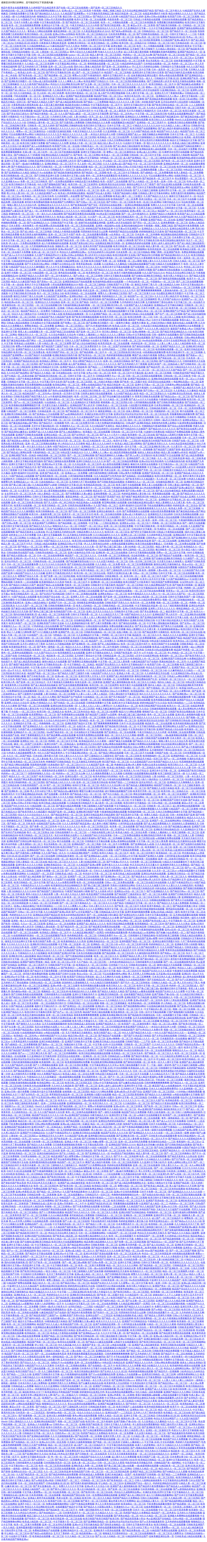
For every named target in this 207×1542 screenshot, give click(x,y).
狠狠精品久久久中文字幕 (49, 16)
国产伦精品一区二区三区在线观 (69, 703)
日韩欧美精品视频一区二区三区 (71, 99)
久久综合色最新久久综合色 (62, 334)
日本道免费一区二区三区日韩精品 (133, 252)
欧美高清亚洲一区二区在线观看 (163, 249)
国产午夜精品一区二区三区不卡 (162, 688)
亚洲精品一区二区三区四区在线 (27, 720)
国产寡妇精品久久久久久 (47, 13)
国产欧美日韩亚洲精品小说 (80, 408)
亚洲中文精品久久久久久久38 (90, 461)
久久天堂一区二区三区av (181, 58)
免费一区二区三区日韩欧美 (34, 181)
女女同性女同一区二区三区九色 (20, 493)
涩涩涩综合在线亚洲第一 (111, 205)
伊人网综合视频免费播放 (49, 69)
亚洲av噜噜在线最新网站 (115, 744)
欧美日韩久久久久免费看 (161, 119)
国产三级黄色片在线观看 (30, 694)
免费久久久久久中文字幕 (163, 205)
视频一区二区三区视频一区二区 (172, 602)
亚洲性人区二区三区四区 (133, 535)
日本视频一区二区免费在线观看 (179, 544)
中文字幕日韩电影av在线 (149, 726)
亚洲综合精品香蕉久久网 (182, 228)
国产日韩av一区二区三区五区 (90, 202)
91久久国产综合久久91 (153, 273)
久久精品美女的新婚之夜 (123, 208)
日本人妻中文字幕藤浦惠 (49, 535)
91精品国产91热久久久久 (103, 673)
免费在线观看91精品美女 (121, 626)
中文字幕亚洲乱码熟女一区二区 (70, 63)
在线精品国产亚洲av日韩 (48, 823)
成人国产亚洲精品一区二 (30, 137)
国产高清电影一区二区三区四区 (20, 317)
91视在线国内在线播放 (97, 626)
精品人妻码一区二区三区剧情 (104, 667)
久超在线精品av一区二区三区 (53, 482)
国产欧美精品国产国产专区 (84, 205)
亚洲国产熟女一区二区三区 (185, 667)
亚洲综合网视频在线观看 (137, 205)
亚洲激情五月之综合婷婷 (160, 514)
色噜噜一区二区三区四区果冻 (166, 523)
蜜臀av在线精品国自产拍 (112, 78)
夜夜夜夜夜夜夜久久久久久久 (153, 508)
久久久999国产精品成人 (62, 809)
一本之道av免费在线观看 (34, 390)
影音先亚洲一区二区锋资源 (88, 682)
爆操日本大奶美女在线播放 (143, 464)
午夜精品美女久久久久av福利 (53, 558)
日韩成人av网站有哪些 (178, 676)
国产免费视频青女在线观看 (87, 49)
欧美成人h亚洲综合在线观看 (166, 647)
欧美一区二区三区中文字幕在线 (123, 172)
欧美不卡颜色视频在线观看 (127, 273)
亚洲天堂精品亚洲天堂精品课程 (99, 814)
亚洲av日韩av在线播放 (155, 16)
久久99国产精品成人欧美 (143, 131)
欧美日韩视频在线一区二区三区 (17, 175)
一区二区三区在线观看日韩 (48, 305)
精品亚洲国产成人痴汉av (13, 90)
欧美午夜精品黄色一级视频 (48, 261)
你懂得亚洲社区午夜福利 (136, 387)
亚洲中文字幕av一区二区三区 (149, 384)
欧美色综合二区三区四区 (185, 641)
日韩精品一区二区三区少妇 (160, 43)
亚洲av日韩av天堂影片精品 (129, 167)
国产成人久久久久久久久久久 (56, 658)
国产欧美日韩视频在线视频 (85, 317)
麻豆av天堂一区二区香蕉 (143, 25)
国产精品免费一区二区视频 (137, 558)
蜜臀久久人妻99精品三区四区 (112, 293)
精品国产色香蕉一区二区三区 (188, 650)
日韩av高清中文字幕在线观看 (39, 290)
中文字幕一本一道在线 (12, 284)
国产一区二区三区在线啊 (164, 541)
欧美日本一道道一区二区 (88, 370)
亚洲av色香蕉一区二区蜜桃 (130, 99)
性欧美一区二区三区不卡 (77, 582)
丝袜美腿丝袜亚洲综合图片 (144, 75)
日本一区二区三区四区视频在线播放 (127, 81)
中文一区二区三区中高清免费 (147, 164)
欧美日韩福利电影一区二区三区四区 (27, 782)
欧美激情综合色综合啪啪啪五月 (83, 78)
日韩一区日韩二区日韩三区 (142, 561)
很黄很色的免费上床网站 (164, 423)
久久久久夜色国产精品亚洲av (34, 84)
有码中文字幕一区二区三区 (66, 199)
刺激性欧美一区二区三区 (21, 214)
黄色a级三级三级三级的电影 (132, 714)
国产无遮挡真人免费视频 (71, 122)
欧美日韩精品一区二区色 (54, 505)
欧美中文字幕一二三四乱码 (127, 440)
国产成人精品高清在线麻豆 (27, 661)
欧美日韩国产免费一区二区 (102, 261)
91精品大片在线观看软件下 (169, 264)
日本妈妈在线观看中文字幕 (120, 311)
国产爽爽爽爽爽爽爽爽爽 (149, 290)
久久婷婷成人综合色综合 (33, 417)
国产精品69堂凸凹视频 (148, 255)
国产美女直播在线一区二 (152, 611)
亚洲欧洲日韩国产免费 (87, 812)
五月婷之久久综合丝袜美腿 (189, 87)
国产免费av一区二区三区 (72, 323)
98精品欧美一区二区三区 (127, 308)
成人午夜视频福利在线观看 (54, 243)
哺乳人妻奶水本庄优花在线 (42, 149)
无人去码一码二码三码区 (89, 164)
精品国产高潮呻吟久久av (61, 37)
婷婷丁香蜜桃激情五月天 (33, 735)
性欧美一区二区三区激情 (77, 585)
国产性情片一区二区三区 (37, 178)
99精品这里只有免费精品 (87, 181)
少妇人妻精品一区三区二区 (50, 493)
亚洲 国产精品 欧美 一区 (67, 240)
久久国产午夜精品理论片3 (47, 255)
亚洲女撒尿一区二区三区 (123, 46)
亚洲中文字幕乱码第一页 (93, 152)
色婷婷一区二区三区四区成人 (24, 40)
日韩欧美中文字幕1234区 (126, 611)
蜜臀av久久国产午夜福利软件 (87, 75)
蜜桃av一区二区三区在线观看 (160, 87)
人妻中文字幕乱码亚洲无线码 (86, 299)
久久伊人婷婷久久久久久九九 (46, 87)
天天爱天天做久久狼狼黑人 (149, 208)
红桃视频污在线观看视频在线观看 (140, 773)
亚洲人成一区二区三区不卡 (44, 252)
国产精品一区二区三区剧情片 (25, 747)
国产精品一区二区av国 (132, 738)
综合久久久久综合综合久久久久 (34, 814)
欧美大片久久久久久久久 (89, 267)
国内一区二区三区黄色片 (140, 420)
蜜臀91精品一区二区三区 (13, 208)
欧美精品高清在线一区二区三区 (99, 485)
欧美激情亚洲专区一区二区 (22, 647)
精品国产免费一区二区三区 (120, 37)
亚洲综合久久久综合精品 (47, 302)
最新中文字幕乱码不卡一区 (116, 75)
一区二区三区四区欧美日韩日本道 (125, 352)
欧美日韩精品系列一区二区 (129, 217)
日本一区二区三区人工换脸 (167, 317)
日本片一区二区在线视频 (57, 638)
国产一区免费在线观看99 (61, 181)
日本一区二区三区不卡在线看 (181, 199)
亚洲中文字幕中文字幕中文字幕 (25, 464)
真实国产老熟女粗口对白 (81, 243)
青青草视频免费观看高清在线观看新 (132, 337)
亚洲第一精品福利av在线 (108, 225)
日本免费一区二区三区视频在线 (114, 555)
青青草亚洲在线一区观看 (88, 264)
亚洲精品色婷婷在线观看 (137, 243)
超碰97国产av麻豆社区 (55, 258)
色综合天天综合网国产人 (158, 667)
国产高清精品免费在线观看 (158, 99)
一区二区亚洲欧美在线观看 (191, 614)
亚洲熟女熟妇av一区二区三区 (112, 594)
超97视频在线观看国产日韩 (118, 791)
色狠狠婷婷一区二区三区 (166, 411)
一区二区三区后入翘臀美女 (135, 750)
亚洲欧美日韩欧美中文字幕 (75, 87)
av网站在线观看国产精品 (169, 638)
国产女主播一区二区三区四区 (95, 84)
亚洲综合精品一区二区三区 (57, 435)
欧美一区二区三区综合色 (156, 414)
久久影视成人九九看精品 (114, 264)
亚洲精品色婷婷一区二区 (175, 164)
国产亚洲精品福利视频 (151, 617)
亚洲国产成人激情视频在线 (116, 682)
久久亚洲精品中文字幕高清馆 (90, 90)
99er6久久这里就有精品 (186, 119)
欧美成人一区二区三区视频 (114, 155)
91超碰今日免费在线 (154, 432)
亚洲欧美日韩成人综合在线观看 (138, 314)
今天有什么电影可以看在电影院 (31, 800)
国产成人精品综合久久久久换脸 (116, 278)
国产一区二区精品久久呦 (148, 767)
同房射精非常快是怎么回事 (94, 231)
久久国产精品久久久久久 (13, 31)
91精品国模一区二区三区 (44, 273)
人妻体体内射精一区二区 (174, 290)
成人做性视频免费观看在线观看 (27, 420)
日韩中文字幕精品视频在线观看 (48, 496)
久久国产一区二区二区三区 (101, 217)
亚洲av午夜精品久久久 (41, 703)
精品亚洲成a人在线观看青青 (107, 608)
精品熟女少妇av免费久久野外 (137, 747)
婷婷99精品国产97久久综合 (153, 703)
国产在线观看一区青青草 (56, 794)
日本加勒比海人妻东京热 (26, 708)
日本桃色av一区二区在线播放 (37, 199)
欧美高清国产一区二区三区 (109, 770)
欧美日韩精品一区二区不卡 (162, 84)
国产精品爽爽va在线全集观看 (61, 735)
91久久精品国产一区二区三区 (70, 228)
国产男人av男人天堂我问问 (138, 455)
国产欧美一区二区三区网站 (86, 155)
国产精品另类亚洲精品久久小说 (176, 331)
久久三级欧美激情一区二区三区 (28, 638)
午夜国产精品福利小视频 (124, 193)
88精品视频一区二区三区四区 (51, 455)
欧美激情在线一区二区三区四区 (18, 305)
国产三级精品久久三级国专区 (99, 756)
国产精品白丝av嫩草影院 (66, 791)
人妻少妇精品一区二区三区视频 (59, 694)
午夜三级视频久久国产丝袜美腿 (97, 806)
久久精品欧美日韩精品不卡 (80, 803)
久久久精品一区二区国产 (131, 329)
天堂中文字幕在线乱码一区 (44, 426)
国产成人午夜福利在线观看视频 (114, 779)
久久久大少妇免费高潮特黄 (109, 558)
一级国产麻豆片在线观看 (119, 741)
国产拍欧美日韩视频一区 (169, 25)
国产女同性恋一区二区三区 (85, 435)
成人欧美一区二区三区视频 (158, 373)
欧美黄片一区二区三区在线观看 (48, 650)
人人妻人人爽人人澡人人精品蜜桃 (174, 343)
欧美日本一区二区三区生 (117, 532)
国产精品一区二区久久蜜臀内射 (175, 691)
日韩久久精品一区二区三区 (186, 261)
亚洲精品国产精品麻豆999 (166, 116)
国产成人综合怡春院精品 (84, 343)
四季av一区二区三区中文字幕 (171, 552)
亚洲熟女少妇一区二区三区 (22, 308)
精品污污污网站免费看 (130, 711)
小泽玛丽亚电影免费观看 (80, 476)
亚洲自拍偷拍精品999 (132, 225)
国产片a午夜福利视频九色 (98, 326)
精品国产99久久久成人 (168, 131)
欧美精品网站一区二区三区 (66, 384)
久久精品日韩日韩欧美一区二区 (94, 390)
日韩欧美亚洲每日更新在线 (41, 161)
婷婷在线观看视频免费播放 (48, 641)
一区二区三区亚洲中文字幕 (50, 270)
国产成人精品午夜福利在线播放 (174, 128)
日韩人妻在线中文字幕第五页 (123, 694)
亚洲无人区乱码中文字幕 (170, 588)
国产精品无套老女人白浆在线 (30, 532)
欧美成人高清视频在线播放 (72, 193)
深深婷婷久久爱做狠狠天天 (185, 823)
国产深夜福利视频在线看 (90, 358)
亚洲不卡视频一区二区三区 (17, 273)
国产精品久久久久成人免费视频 (96, 196)
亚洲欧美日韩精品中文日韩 (45, 367)
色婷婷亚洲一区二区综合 (143, 343)
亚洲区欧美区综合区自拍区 (112, 184)
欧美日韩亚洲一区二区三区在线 (160, 167)
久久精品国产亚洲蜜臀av (73, 13)
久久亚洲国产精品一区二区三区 (105, 314)
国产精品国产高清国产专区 (107, 496)
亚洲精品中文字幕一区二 (25, 723)
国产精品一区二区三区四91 (82, 747)
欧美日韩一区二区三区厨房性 (83, 184)
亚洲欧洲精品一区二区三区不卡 (60, 164)
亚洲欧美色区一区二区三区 (125, 670)
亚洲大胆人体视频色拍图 (187, 714)
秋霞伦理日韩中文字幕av (106, 788)
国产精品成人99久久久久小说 (60, 782)
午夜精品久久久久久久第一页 (83, 546)
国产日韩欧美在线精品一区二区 (152, 34)
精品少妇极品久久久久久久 (57, 499)
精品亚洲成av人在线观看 (88, 502)
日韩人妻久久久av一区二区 (85, 658)
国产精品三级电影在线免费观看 (59, 461)
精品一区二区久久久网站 (43, 697)
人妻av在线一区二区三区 (168, 570)
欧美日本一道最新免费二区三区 (45, 514)
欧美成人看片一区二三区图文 (127, 196)
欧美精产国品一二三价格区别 (123, 782)
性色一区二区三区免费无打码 (87, 40)
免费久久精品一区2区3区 (156, 814)
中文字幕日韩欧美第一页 (147, 526)
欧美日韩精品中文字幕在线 (22, 184)
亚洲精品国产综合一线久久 (139, 78)
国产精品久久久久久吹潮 (105, 16)
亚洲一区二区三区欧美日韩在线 (116, 190)
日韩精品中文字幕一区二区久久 (23, 382)
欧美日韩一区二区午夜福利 (105, 647)
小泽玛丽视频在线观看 (144, 402)
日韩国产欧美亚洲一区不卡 (127, 652)
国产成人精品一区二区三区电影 (36, 231)
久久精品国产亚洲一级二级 (99, 764)
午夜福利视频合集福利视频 (76, 305)
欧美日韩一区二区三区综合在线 (90, 573)
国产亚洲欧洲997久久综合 (184, 538)
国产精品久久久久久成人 (145, 741)
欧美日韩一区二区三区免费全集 (29, 352)
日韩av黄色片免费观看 (130, 473)
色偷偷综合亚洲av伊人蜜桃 (127, 764)
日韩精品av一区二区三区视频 (185, 287)
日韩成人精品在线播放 (77, 308)
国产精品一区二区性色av (122, 113)
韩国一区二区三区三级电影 (91, 284)
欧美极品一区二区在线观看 (96, 432)
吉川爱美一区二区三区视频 (91, 717)
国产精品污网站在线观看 (111, 753)
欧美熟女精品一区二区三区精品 (66, 178)
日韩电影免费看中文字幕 (21, 13)
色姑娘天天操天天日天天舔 (14, 611)
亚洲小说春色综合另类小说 (81, 552)
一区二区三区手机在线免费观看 (149, 591)
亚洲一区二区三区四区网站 (116, 797)
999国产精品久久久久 (172, 267)
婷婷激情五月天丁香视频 (19, 820)
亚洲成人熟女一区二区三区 (148, 311)
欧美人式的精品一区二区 (88, 605)
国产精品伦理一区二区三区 (159, 367)
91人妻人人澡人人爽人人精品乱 (92, 694)
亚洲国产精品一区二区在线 (161, 220)
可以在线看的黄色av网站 (21, 134)
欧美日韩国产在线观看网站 (143, 128)
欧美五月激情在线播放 (184, 81)
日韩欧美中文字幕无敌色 (103, 585)
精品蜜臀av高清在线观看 (51, 225)
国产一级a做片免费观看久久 (30, 164)
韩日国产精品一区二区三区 (115, 761)
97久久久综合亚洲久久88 (98, 670)
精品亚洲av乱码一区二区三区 (19, 302)
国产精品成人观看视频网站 (139, 785)
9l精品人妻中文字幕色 (29, 429)
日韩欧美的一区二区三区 (145, 499)
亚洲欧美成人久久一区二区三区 (101, 220)
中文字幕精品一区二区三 (30, 258)
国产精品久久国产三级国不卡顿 (74, 673)
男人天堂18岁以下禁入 (60, 759)
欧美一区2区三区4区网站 (185, 99)
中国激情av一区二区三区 (162, 281)
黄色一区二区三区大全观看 (160, 714)
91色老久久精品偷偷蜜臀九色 (21, 753)
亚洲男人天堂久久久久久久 (161, 608)
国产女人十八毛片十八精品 (113, 435)
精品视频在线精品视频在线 (174, 234)
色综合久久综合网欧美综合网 (65, 84)
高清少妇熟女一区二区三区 (152, 199)
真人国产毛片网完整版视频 (111, 93)
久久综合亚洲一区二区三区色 (86, 464)
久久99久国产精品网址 (18, 373)
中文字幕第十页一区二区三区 (144, 800)
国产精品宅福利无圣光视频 (178, 72)
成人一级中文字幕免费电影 (115, 49)
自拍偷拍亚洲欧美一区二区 (169, 482)
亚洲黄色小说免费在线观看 (22, 78)
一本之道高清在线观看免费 (75, 667)
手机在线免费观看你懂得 (43, 440)
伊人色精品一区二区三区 (179, 652)
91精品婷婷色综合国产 (131, 63)
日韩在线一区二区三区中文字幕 (145, 155)
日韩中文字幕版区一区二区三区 (129, 688)
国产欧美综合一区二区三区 (91, 355)
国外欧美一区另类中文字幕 (66, 393)
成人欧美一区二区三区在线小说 (29, 797)
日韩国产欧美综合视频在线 (181, 711)
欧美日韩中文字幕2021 (95, 125)
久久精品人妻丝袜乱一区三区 (170, 49)
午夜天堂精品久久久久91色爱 (84, 25)
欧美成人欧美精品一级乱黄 (121, 767)
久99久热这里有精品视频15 (182, 443)
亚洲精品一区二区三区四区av (70, 326)
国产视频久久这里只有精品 (160, 788)
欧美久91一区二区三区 (178, 706)
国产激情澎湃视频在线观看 (172, 278)
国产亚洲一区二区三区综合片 (31, 682)
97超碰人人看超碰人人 (88, 334)
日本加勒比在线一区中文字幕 (70, 373)
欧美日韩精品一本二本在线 (173, 526)
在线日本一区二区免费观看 (90, 726)
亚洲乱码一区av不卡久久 (25, 558)
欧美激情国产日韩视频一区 (98, 688)
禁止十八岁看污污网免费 (121, 240)
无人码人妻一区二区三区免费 (171, 479)
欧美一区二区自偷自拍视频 (107, 514)
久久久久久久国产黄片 (55, 137)
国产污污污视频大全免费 (44, 632)
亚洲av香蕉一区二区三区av (143, 211)
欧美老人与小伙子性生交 (136, 770)
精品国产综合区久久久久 (99, 567)
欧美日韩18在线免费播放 (84, 541)
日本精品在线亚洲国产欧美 (31, 399)
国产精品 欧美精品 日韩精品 (60, 599)
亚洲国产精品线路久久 (139, 379)
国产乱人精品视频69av (70, 432)
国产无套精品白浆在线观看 (45, 337)
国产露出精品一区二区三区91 (155, 287)
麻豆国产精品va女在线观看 (50, 585)
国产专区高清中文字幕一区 (129, 814)
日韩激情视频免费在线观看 (163, 708)
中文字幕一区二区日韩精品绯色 (88, 759)
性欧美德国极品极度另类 (28, 278)
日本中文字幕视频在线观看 (134, 119)
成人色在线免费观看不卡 (152, 488)
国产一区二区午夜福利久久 (134, 214)
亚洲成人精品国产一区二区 (52, 738)
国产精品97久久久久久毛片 (122, 290)
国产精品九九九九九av (40, 526)
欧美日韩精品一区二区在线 (38, 34)
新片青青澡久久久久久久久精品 (90, 140)
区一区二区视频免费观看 (144, 169)
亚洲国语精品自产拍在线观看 (77, 281)
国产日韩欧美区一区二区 (49, 167)
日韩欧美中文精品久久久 (175, 470)
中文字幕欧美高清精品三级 (100, 13)
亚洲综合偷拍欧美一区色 (108, 511)
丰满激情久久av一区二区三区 (74, 426)
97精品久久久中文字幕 (115, 379)
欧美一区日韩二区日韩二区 (87, 396)
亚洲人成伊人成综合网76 (163, 243)
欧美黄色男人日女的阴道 (115, 40)
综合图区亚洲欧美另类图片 (169, 293)
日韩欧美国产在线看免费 (58, 449)
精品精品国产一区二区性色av (86, 187)
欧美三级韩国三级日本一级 (171, 773)
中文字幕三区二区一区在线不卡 (189, 302)
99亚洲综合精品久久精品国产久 (56, 155)
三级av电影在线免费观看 (23, 69)
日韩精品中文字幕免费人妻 (29, 479)
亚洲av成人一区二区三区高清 (76, 10)
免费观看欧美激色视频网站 (162, 52)
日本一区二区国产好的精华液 (116, 346)
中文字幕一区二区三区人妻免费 (114, 661)
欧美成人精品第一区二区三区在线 (150, 597)
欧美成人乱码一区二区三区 (31, 72)
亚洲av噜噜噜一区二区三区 (145, 331)
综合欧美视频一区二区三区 (144, 555)
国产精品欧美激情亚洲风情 (67, 172)
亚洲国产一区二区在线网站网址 (165, 820)
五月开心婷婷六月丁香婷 (32, 644)
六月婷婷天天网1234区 (61, 116)
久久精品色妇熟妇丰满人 (49, 750)
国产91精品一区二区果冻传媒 (19, 376)
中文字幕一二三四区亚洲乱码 (104, 523)
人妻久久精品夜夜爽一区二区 (131, 108)
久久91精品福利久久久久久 (106, 535)
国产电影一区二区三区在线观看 (33, 706)
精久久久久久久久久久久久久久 (155, 694)
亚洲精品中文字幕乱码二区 (172, 499)
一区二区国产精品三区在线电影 (59, 331)
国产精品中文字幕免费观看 (107, 820)
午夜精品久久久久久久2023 (61, 128)
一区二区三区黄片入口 (47, 567)
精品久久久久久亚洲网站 (175, 635)
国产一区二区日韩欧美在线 (33, 620)
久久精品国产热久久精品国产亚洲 (54, 317)
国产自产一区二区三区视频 (168, 314)
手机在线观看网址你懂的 (159, 505)
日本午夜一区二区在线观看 (189, 205)
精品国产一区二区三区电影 (117, 72)
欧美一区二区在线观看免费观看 (92, 234)
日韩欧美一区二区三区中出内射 (105, 249)
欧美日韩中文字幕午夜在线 (14, 526)
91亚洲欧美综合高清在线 (180, 393)
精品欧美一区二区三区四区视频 (85, 679)
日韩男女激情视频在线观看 (143, 358)
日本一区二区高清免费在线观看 (102, 329)
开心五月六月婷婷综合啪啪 (146, 66)
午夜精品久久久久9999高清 (43, 249)
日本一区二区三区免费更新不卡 (85, 346)
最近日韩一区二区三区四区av (77, 16)
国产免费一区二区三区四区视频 (60, 576)
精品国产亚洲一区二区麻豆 (61, 812)
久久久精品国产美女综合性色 (95, 208)
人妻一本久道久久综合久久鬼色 (36, 446)
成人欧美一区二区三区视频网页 (141, 299)
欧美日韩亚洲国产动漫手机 (48, 458)
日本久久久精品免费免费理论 (146, 599)
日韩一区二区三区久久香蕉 (94, 240)
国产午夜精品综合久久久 (23, 167)
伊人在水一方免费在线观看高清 (24, 243)
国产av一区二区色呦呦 (175, 759)
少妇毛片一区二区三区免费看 (104, 302)
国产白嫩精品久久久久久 (89, 161)
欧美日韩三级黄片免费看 (32, 143)
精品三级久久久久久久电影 (60, 797)
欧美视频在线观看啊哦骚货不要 (25, 405)
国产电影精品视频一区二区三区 (180, 231)
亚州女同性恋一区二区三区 (18, 561)
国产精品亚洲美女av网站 (177, 187)
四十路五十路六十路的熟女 (144, 779)
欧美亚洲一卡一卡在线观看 (125, 579)
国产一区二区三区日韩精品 (117, 599)
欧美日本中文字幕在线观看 (116, 267)
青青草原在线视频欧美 (24, 237)
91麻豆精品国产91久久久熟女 (65, 46)
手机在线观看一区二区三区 (28, 96)
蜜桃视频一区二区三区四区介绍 (116, 402)
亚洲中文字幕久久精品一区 (87, 349)
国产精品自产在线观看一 (171, 555)
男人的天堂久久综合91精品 (98, 255)
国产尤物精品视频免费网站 (17, 496)
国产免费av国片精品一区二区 (56, 187)
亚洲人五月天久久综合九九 (99, 611)
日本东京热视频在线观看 (186, 514)
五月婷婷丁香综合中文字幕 (88, 655)
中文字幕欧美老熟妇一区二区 (30, 599)
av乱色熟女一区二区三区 (121, 234)
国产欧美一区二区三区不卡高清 (177, 161)
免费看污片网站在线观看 (130, 237)
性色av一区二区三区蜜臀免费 (30, 449)
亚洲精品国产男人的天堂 (82, 405)
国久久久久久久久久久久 (159, 143)
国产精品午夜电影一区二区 (43, 113)
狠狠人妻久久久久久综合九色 (22, 205)
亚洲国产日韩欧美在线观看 (29, 435)
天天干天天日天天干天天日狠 (58, 158)
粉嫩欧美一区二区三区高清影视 (115, 499)
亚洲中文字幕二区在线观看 (69, 488)
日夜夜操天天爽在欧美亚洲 (53, 43)
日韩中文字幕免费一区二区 (84, 614)
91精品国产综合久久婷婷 (131, 16)
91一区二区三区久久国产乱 (171, 594)
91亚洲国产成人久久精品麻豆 (138, 305)
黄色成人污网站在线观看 (39, 31)
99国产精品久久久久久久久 (57, 541)
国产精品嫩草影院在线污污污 (80, 561)
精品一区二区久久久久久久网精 (120, 735)
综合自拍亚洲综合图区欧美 (174, 744)
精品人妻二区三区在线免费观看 (129, 538)
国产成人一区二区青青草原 (38, 211)
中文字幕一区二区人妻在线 (34, 759)
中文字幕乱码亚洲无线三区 (53, 708)
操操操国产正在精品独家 (132, 667)
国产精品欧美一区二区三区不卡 (158, 178)
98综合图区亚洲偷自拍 (92, 211)
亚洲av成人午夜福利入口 (134, 514)
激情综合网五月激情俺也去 (167, 564)
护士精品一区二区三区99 (115, 161)
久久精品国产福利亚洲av (84, 549)
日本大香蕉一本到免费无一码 (23, 225)
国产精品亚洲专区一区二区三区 (55, 299)
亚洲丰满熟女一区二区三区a (60, 399)
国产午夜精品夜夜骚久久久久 (61, 417)
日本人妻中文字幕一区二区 (140, 93)
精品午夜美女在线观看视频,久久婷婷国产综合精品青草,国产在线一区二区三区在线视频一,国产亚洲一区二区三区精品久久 (61, 7)
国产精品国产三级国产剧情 (166, 449)
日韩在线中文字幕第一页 (144, 529)
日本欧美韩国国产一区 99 (91, 508)
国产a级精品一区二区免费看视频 (156, 172)
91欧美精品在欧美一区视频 (51, 308)
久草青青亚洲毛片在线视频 (140, 417)
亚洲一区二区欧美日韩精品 (116, 361)
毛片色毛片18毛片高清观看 (61, 767)
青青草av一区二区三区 (177, 591)
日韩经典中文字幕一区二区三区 (180, 208)
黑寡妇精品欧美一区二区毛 (172, 661)
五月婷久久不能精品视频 (58, 644)
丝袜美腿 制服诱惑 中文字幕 (188, 60)
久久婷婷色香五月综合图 (159, 535)
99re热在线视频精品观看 (26, 549)
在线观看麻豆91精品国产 (123, 122)
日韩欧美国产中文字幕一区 (63, 222)
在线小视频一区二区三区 (128, 632)
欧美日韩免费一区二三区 (140, 317)
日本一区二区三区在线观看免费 (22, 564)
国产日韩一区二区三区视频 (81, 511)
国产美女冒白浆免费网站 (147, 626)
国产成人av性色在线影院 (103, 650)
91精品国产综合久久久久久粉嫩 (58, 278)
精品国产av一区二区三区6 (170, 211)
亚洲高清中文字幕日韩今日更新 (148, 72)
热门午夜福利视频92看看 (13, 676)
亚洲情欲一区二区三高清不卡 (152, 122)
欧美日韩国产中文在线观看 (166, 455)
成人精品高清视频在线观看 (123, 452)
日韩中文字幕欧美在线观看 (117, 275)
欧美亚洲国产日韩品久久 (96, 81)
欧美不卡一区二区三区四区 (17, 337)
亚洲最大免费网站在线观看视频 (144, 744)
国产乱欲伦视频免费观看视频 (74, 685)
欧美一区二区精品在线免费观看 (27, 320)
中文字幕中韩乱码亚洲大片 (169, 620)
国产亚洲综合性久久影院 (113, 417)
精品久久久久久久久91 (77, 58)
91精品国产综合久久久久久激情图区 (27, 267)
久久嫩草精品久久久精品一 (181, 670)
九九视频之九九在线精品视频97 (24, 358)
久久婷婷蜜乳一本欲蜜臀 (67, 196)
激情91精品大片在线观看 (54, 661)
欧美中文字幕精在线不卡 (134, 664)
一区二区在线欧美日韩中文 (50, 340)
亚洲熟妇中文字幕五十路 (104, 520)
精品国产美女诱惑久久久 (108, 664)
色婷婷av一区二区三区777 (14, 773)
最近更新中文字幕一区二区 (179, 611)
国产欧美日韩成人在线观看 (54, 429)
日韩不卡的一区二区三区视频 (189, 108)
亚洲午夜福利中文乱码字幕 (25, 473)
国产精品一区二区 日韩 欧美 (21, 823)
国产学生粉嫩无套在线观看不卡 (118, 396)
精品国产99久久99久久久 (16, 806)
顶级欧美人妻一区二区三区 (68, 246)
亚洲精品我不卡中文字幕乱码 (187, 535)
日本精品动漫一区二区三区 (188, 43)
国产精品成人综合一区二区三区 (86, 794)
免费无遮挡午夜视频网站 (183, 193)
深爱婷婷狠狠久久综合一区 (41, 773)
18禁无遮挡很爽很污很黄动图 (103, 473)
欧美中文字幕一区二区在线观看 (90, 19)
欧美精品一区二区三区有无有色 (38, 196)
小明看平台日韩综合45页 (62, 264)
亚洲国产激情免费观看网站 (190, 220)
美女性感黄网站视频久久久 (47, 10)
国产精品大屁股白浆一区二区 (21, 555)
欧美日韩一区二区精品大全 (132, 43)
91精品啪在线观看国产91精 (141, 264)
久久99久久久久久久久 (105, 364)
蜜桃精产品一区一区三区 (154, 711)
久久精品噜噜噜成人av (38, 46)
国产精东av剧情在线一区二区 (126, 31)
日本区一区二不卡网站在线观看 (53, 691)
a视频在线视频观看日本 (36, 588)
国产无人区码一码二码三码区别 (59, 502)
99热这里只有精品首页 (22, 458)
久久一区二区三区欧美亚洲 (170, 458)
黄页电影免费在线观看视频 (58, 517)
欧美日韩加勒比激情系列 (172, 240)
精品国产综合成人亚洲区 (99, 193)
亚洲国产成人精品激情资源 (68, 290)
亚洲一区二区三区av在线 (60, 66)
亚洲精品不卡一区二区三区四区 (29, 732)
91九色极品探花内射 (26, 16)
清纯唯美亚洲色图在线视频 (90, 602)
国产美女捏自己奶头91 (18, 113)
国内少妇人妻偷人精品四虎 (87, 66)
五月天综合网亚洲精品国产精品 (138, 10)
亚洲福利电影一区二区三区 (184, 756)
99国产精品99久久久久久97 (66, 446)
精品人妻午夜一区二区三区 (159, 246)
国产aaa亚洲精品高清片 (72, 414)
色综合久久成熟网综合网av (73, 252)
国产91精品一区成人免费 (111, 638)
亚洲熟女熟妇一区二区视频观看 (85, 296)
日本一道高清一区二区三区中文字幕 (170, 69)
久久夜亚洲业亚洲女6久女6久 (96, 31)
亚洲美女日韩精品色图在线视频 (96, 60)
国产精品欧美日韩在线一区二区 (51, 376)
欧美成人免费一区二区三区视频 (185, 508)
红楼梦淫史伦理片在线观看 (175, 152)
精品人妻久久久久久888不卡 (100, 443)
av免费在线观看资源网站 (122, 544)
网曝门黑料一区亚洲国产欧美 (166, 252)
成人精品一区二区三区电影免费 (54, 614)
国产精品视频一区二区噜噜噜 (73, 523)
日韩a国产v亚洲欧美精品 (138, 423)
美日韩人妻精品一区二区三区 (116, 331)
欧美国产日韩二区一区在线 (65, 146)
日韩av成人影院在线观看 (44, 81)
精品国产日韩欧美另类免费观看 (17, 111)
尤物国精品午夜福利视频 (154, 426)
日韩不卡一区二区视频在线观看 (81, 594)
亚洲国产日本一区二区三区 (135, 370)
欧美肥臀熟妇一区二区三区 (42, 714)
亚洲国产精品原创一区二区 (73, 337)
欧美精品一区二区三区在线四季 (113, 137)
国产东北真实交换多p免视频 (53, 364)
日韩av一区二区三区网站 (145, 573)
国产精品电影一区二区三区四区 (144, 161)
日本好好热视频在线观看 (174, 19)
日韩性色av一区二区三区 (158, 538)
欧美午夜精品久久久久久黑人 (142, 594)
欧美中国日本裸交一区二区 (62, 726)
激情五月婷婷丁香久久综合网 (28, 296)
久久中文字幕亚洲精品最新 (162, 28)
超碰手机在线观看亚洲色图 (92, 222)
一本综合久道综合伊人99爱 (101, 134)
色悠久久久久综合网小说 (112, 785)
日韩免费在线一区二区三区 (38, 579)
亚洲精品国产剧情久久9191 (76, 108)
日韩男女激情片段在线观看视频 (97, 393)
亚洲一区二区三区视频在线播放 (41, 443)
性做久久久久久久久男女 (110, 52)
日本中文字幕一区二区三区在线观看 (176, 573)
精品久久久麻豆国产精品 (23, 281)
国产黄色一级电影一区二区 (50, 647)
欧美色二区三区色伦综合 (77, 711)
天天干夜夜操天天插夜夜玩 (60, 682)
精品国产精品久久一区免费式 (35, 311)
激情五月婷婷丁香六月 (145, 284)
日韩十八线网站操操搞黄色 (26, 408)
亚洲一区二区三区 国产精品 (74, 302)
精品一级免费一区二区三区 (87, 700)
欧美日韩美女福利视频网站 (33, 234)
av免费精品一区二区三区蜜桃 (52, 78)
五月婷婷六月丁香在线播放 (82, 482)
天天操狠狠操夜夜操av (168, 629)
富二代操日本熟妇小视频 (159, 323)
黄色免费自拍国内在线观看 (48, 28)
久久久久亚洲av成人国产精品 (117, 164)
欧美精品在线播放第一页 (75, 314)
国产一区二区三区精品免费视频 (122, 461)
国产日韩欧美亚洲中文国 (46, 175)
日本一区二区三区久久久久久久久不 (129, 84)
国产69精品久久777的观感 (27, 155)
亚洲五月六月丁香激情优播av (169, 93)
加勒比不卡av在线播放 (41, 172)
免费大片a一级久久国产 (94, 178)
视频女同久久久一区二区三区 (33, 334)
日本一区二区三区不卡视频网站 (170, 417)
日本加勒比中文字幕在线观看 (44, 323)
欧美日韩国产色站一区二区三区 (62, 352)
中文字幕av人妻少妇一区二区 (25, 187)
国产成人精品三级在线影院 (126, 146)
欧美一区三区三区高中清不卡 (78, 111)
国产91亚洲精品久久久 (38, 222)
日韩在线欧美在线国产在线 (20, 552)
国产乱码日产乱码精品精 (52, 594)
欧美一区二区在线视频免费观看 (24, 25)
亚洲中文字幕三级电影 (15, 161)
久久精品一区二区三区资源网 (39, 63)
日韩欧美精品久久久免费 (97, 122)
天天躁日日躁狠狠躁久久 (143, 137)
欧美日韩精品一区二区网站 (104, 43)
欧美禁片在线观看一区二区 (27, 505)
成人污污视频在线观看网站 (40, 240)
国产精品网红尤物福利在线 (69, 125)
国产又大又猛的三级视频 (145, 190)
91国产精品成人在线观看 (21, 476)
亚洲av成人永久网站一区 (149, 152)
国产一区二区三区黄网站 (58, 785)
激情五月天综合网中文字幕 (57, 320)
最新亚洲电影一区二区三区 (66, 31)
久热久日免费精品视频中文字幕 (123, 140)
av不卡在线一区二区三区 (154, 652)
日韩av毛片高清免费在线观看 (58, 19)
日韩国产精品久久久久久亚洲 (78, 458)
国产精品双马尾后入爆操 (119, 817)
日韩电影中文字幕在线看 (173, 66)
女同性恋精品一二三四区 (114, 349)
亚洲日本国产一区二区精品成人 (163, 364)
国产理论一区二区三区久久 (146, 222)
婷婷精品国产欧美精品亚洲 (99, 228)
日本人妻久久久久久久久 (172, 717)
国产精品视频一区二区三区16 (114, 658)
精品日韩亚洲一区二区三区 (128, 13)
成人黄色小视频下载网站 (104, 823)
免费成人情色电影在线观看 (171, 355)
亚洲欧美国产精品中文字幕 (79, 723)
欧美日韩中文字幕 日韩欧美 (20, 641)
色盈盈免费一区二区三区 (119, 19)
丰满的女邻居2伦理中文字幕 (98, 414)
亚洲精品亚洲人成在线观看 (153, 149)
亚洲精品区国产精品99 (12, 579)
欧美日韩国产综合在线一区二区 (53, 597)
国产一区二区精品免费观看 (33, 700)
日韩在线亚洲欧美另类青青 (189, 685)
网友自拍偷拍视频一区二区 (125, 287)
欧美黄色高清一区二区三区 (99, 273)
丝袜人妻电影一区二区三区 (139, 411)
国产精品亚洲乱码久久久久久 (175, 255)
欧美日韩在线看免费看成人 (149, 544)
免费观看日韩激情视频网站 (170, 22)
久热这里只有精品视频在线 (154, 326)
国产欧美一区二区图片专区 (133, 382)
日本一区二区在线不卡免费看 (182, 149)
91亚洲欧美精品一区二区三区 (174, 90)
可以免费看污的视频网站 (23, 108)
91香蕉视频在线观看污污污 (60, 140)
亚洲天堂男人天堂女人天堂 (91, 676)
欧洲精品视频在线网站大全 (169, 137)
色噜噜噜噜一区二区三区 (51, 723)
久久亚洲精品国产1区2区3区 (23, 58)
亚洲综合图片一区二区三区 (78, 776)
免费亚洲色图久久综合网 (71, 287)
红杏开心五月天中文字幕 (152, 579)
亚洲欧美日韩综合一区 (79, 43)
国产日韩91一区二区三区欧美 (121, 202)
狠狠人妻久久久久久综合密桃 (41, 688)
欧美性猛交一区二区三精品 (113, 729)
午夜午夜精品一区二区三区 (51, 58)
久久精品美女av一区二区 (125, 706)
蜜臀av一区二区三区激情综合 (30, 131)
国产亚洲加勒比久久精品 (16, 172)
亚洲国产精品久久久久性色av (30, 349)
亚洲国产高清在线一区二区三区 (157, 473)
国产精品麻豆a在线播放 (189, 84)
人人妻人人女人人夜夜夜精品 (30, 190)
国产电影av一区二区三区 (30, 546)
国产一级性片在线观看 (193, 523)
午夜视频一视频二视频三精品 (106, 10)
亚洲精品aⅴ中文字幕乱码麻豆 (168, 305)
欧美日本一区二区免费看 (142, 602)
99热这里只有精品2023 (71, 452)
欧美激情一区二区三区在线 (141, 435)
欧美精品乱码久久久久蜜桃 (119, 90)
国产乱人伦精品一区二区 (140, 181)
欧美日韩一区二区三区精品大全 (91, 34)
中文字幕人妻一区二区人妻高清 (110, 111)
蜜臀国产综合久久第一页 (30, 576)
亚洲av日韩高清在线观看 (135, 608)
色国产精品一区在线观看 (28, 679)
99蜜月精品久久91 (171, 202)
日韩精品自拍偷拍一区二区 (25, 52)
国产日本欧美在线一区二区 (40, 676)
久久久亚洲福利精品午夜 (39, 90)
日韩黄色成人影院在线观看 (53, 788)
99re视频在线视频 (81, 517)
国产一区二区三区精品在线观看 (28, 529)
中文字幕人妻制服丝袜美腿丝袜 (163, 623)
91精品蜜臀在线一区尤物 (75, 261)
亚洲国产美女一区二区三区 (29, 499)
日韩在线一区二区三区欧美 (177, 376)
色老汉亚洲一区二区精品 (95, 290)
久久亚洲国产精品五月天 (24, 467)
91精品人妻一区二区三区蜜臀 (21, 270)
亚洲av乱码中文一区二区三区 (90, 169)
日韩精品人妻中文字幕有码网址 (154, 193)
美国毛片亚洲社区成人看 (119, 573)
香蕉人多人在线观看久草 (30, 331)
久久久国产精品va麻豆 (69, 113)
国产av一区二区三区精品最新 (29, 402)
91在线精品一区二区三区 (57, 402)
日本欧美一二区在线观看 (25, 582)
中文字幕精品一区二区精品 (81, 664)
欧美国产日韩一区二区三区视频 (184, 16)
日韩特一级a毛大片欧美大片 (167, 420)
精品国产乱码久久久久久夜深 (90, 588)
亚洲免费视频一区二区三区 (174, 222)
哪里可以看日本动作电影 (91, 791)
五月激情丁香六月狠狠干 (142, 49)
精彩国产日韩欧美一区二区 (130, 520)
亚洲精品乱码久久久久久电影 (117, 187)
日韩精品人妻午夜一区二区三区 (42, 122)
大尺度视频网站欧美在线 (41, 246)
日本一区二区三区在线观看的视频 (186, 576)
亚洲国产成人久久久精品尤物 (43, 432)
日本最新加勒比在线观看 (108, 467)
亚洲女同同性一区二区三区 (141, 349)
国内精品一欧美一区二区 (91, 720)
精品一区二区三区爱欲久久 (152, 393)
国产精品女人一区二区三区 (20, 591)
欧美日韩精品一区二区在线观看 (81, 293)
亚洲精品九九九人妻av (54, 96)
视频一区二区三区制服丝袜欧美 (178, 599)
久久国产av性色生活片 (96, 149)
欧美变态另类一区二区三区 (113, 317)
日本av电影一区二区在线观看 (166, 803)
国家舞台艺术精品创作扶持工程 (79, 467)
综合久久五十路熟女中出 (24, 314)
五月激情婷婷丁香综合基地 (158, 302)
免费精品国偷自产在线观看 (14, 514)
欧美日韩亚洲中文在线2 (124, 255)
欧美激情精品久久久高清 (51, 582)
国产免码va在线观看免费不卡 (62, 390)
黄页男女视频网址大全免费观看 (185, 326)
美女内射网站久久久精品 (30, 629)
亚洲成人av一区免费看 (76, 473)
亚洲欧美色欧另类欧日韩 (142, 620)
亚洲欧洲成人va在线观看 (13, 99)
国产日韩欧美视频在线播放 (170, 402)
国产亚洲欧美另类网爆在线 (33, 49)
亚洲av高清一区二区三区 (147, 37)
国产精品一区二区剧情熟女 (80, 258)
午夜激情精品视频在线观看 (113, 812)
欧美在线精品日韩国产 (117, 128)
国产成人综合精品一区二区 (20, 28)
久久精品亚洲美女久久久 (58, 470)
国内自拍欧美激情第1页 (25, 614)
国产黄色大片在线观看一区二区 (176, 626)
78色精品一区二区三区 (111, 158)
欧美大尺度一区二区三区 (69, 440)
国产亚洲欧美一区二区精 (84, 644)
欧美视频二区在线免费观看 (181, 732)
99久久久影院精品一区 (24, 93)
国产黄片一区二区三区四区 (144, 361)
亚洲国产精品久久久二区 (172, 346)
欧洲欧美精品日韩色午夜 (65, 355)
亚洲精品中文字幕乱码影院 (78, 608)
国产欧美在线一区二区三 (30, 75)
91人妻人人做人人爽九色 (145, 817)
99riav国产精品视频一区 (72, 237)
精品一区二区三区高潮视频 (101, 167)
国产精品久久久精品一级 (42, 373)
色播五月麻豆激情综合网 (108, 708)
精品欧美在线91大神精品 (77, 105)
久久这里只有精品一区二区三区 (112, 561)
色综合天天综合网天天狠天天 (180, 273)
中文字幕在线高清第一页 (52, 22)
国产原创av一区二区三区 (49, 281)
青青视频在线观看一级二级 (165, 493)
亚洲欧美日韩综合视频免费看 (182, 122)
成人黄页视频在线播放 (55, 491)
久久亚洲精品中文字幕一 (135, 28)
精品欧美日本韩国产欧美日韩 (156, 440)
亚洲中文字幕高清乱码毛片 (59, 573)
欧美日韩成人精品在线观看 (52, 803)
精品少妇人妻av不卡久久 (109, 143)
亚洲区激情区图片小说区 (25, 738)
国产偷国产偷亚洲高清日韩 (135, 496)
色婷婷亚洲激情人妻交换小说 (136, 493)
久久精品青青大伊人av (64, 90)
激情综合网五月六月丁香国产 (141, 184)
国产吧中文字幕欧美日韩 (58, 72)
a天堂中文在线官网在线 (174, 340)
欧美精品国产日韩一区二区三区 (69, 611)
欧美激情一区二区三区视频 (59, 349)
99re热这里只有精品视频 (108, 214)
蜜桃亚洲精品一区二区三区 (189, 608)
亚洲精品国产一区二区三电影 (141, 458)
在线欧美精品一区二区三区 (187, 175)
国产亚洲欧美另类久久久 (43, 217)
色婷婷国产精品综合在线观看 (123, 231)
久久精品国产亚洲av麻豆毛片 (175, 40)
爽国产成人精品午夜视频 (144, 355)
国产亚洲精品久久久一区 (35, 726)
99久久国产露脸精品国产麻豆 (52, 184)
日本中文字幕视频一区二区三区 (121, 508)
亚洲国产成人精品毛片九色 (186, 387)
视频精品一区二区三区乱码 (70, 688)
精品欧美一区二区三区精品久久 (106, 58)
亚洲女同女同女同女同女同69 (128, 414)
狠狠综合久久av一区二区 (65, 526)
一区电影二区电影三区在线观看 (83, 591)
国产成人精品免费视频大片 (157, 823)
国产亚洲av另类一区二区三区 (84, 691)
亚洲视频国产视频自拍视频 (50, 119)
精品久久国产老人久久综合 (35, 370)
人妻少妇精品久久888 (168, 284)
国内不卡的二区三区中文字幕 (136, 69)
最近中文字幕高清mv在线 (118, 588)
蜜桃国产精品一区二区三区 (157, 237)
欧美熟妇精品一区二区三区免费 (129, 60)
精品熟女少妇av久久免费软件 (115, 691)
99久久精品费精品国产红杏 (157, 585)
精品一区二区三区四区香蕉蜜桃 (144, 40)
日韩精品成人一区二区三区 (85, 499)
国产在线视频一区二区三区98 (145, 267)
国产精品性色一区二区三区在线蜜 (82, 22)
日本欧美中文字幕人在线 (72, 175)
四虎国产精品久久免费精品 (88, 797)
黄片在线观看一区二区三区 (132, 788)
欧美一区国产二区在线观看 (113, 181)
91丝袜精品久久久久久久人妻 (176, 767)
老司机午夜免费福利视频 (37, 202)
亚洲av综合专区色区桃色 (151, 461)
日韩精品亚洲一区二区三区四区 (118, 655)
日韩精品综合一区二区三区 (155, 31)
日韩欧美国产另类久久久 (117, 602)
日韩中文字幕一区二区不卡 (81, 376)
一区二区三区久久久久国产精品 (166, 370)
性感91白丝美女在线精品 (116, 211)
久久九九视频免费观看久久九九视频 (104, 773)
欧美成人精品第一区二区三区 (72, 217)
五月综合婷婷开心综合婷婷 (174, 102)
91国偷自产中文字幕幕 (32, 19)
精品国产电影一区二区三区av (109, 96)
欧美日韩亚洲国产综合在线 (152, 706)
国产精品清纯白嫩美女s (16, 432)
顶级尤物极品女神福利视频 (155, 134)
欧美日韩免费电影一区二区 (168, 476)
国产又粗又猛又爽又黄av (53, 408)
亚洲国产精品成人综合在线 (169, 729)
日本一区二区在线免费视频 (50, 555)
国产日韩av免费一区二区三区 (140, 491)
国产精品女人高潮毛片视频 (138, 270)
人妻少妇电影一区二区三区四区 (22, 364)
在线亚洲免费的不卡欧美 (155, 13)
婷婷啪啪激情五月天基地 (151, 231)
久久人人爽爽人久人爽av (70, 81)
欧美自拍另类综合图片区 (28, 387)
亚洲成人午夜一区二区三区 (82, 143)
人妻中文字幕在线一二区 (191, 96)
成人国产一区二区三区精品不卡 (87, 72)
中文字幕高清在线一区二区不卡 (107, 105)
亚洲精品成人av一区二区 (25, 482)
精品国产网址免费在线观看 (27, 779)
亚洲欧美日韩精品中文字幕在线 (133, 641)
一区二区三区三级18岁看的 (18, 287)
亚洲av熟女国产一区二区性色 (73, 249)
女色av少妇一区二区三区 (98, 373)
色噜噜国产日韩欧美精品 (58, 761)
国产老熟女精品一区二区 (49, 467)
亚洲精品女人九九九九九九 (66, 211)
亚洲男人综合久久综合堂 (16, 703)
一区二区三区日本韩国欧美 (142, 22)
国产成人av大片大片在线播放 (19, 255)
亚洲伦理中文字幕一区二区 (172, 190)
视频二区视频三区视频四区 (106, 119)
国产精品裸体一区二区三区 (57, 75)
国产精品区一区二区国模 (94, 172)
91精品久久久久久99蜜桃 (79, 491)
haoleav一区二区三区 (78, 55)
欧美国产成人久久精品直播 (190, 214)
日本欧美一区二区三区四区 (81, 708)
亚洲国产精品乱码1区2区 (173, 37)
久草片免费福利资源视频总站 (110, 423)
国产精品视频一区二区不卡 (93, 352)
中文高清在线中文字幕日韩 (141, 729)
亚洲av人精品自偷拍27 (36, 602)
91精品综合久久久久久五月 (108, 28)
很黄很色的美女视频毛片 (54, 770)
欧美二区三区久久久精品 (143, 682)
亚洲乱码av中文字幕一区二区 (56, 464)
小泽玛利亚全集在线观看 (130, 823)
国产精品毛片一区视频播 (51, 423)
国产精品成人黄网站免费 (19, 452)
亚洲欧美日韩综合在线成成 (34, 37)
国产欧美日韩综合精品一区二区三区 (170, 105)
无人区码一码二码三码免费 (50, 93)
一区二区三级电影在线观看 (162, 158)
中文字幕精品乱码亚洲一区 (148, 605)
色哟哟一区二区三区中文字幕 (95, 46)
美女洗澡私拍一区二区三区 (159, 60)
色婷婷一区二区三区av (183, 63)
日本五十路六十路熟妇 (72, 220)
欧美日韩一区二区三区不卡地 (21, 119)
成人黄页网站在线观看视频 (186, 806)
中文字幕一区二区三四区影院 (15, 367)
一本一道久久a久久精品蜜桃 (49, 214)
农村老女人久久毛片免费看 (22, 535)
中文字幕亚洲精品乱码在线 (29, 794)
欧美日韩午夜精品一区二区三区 (81, 93)
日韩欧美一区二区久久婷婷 (40, 125)
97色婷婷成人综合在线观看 (45, 626)
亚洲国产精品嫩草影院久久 (85, 449)
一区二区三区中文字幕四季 (95, 113)
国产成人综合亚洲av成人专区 (17, 220)
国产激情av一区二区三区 (16, 249)
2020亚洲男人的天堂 (66, 161)
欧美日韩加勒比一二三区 (180, 703)
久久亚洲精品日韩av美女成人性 (187, 673)
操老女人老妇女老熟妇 (149, 452)
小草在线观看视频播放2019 (63, 284)
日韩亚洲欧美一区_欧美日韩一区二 (122, 576)
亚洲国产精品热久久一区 (189, 52)
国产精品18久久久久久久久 (161, 429)
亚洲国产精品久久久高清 (31, 275)
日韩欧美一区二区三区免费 (81, 770)
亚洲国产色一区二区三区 (60, 620)
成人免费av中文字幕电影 (86, 158)
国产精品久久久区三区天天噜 (91, 767)
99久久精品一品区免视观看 (89, 599)
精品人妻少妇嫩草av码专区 (174, 452)
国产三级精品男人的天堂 (159, 81)
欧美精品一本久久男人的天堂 (156, 146)
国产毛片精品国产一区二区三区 (78, 28)
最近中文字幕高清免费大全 (134, 408)
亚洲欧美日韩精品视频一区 (17, 414)
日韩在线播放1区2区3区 (192, 517)
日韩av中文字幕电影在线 (138, 334)
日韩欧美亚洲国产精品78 (103, 108)
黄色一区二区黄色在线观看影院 (101, 175)
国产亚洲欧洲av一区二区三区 (187, 694)
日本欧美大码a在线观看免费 (159, 650)
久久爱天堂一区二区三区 (183, 446)
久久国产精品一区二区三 (105, 505)
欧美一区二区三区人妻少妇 (103, 87)
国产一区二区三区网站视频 (80, 455)
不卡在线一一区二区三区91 (22, 711)
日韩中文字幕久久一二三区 (183, 34)
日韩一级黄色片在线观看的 (165, 334)
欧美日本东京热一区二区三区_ (140, 96)
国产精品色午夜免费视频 (186, 225)
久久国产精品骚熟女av (177, 579)
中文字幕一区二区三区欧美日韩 (151, 113)
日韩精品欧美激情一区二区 (163, 408)
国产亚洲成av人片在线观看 (45, 414)
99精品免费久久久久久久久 (90, 532)
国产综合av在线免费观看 (179, 426)
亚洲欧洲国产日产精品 (174, 311)
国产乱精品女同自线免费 (109, 747)
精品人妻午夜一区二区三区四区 (106, 55)
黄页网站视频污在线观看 (114, 502)
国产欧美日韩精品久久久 (118, 169)
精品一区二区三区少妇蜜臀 (104, 711)
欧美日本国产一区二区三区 (22, 623)
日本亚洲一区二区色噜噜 (147, 234)
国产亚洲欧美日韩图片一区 (17, 81)
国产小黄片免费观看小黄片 (104, 623)
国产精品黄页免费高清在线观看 (79, 214)
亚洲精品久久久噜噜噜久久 (138, 116)
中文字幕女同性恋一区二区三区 (90, 37)
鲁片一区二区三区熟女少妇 (50, 293)
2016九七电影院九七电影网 (176, 155)
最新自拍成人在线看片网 (184, 323)
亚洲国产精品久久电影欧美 (162, 214)
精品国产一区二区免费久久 (102, 641)
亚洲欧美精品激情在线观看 (164, 379)
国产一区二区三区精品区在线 (95, 199)
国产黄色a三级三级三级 (41, 611)
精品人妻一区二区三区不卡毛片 (17, 544)
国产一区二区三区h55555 (72, 764)
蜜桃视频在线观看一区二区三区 (103, 63)
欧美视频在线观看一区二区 (169, 349)
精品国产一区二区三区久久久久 (81, 555)
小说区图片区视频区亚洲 (140, 405)
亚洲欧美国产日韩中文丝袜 (50, 623)
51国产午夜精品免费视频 (28, 379)
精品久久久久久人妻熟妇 (112, 334)
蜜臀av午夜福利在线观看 (28, 346)
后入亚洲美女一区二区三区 (85, 190)
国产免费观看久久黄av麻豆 (78, 493)
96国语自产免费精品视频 (177, 432)
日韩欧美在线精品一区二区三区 (51, 552)
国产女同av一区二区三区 (192, 623)
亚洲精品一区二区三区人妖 (94, 446)
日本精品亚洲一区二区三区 (50, 411)
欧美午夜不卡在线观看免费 (133, 685)
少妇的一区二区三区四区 (73, 329)
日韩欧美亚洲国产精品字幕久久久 (30, 396)
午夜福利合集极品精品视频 (172, 399)
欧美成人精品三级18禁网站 (185, 143)
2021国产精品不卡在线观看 (38, 355)
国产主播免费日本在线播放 (76, 69)
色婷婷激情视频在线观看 (118, 355)
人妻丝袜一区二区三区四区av (54, 52)
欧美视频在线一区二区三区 (79, 270)
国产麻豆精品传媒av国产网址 (21, 340)
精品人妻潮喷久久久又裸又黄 (170, 502)
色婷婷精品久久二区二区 (114, 296)
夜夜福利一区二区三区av (172, 655)
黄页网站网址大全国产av (175, 726)
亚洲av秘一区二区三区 (66, 676)
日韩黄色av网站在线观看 (177, 384)
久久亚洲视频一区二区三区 (116, 131)
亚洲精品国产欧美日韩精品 (191, 770)
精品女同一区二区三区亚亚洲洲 (108, 491)
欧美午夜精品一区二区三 (93, 570)
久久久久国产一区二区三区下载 (31, 605)
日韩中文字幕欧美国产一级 (181, 597)
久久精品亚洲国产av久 (46, 193)
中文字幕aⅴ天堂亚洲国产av (127, 228)
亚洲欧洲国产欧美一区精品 (22, 455)
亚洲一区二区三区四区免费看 (119, 526)
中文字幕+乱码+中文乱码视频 (123, 149)
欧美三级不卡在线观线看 (128, 485)
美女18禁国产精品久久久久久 (87, 361)
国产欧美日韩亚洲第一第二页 (115, 25)
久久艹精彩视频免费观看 (175, 605)
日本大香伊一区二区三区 (169, 111)
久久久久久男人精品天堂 (166, 296)
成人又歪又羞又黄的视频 (136, 52)
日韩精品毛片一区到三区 (62, 169)
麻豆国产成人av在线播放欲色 (36, 146)
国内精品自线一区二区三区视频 (17, 10)
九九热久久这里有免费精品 (160, 108)
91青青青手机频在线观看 (75, 167)
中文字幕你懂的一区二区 (75, 641)
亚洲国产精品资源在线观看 (79, 96)
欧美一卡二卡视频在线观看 (114, 22)
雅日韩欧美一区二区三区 (167, 549)
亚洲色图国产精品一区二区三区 (101, 237)
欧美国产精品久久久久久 (165, 761)
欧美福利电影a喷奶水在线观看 (108, 281)
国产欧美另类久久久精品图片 (140, 479)
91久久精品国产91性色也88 (107, 476)
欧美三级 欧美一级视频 (143, 570)
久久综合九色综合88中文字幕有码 (124, 178)
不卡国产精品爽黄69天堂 (57, 529)
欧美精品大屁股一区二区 (135, 58)
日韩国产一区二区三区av (90, 526)
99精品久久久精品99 (160, 496)
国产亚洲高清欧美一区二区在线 (51, 476)
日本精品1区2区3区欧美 (26, 43)
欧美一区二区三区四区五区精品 (135, 776)
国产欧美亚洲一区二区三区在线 (169, 55)
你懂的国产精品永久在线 (37, 809)
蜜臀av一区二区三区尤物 (55, 546)
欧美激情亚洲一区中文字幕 (123, 446)
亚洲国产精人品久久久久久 (33, 60)
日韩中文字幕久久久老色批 (130, 650)
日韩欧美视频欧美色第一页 (61, 605)
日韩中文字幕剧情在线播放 (118, 759)
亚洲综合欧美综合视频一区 (63, 706)
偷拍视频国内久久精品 (113, 700)
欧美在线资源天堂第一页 (107, 408)
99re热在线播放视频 (111, 370)
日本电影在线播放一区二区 (157, 63)
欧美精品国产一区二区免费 (124, 199)
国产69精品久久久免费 (57, 143)
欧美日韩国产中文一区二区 (35, 508)
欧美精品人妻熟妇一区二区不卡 (56, 361)
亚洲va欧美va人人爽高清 (67, 208)
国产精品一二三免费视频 (96, 102)
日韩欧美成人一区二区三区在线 (96, 146)
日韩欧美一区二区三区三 (159, 806)
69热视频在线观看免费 (154, 352)
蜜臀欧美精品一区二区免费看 (39, 326)
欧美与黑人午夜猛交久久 (175, 275)
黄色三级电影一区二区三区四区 (138, 549)
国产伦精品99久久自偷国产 (133, 429)
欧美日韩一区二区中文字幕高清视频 (41, 670)
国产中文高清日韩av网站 (37, 264)
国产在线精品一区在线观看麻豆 (138, 476)
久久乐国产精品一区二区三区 (90, 128)
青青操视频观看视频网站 (33, 140)
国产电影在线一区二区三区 (171, 358)
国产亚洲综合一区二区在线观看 (120, 732)
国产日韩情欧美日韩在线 (177, 720)
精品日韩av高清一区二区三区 (15, 217)
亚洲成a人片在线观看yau (62, 370)
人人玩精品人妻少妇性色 (72, 670)
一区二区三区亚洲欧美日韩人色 (107, 305)
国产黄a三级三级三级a (20, 485)
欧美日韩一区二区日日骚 (80, 788)
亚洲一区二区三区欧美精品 (89, 379)
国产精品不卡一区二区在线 (183, 31)
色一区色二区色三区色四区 (111, 437)
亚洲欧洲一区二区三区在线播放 (111, 552)
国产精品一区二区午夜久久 (168, 10)
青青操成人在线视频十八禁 (27, 343)
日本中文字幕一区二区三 (119, 125)
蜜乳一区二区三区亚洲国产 (175, 794)
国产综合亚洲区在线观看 (169, 184)
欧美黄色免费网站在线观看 (90, 735)
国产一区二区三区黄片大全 (141, 293)
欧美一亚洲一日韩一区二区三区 (170, 181)
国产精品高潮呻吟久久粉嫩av (109, 455)
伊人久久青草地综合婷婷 (96, 544)
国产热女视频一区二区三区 (57, 420)
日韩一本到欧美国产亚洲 (147, 102)
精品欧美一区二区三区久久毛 (147, 635)
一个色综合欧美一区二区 (136, 281)
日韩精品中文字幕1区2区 (166, 78)
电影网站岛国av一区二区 (186, 382)
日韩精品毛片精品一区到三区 (148, 759)
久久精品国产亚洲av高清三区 (20, 567)
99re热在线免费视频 (152, 340)
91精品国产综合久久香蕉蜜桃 (137, 258)
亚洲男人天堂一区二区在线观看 (86, 597)
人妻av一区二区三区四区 (170, 169)
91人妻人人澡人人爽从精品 (93, 617)
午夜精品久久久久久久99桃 (64, 311)
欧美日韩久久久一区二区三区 (182, 764)
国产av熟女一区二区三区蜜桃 (88, 275)
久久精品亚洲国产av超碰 (44, 485)
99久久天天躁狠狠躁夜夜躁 (46, 220)
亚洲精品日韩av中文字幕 (70, 544)
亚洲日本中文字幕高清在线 (125, 703)
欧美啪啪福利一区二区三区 (156, 756)
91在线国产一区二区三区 (39, 635)
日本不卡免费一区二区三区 (154, 308)
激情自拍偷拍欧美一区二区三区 (150, 676)
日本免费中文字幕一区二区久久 (187, 237)
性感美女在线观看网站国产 (181, 113)
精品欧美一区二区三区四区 (60, 655)
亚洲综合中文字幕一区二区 (55, 25)
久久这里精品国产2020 (88, 417)
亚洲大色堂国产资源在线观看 (97, 246)
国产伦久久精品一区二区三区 (117, 794)
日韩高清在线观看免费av (80, 505)
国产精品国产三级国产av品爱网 (101, 714)
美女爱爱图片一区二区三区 (188, 178)
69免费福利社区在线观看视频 (112, 320)
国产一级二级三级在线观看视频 (107, 387)
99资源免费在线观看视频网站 (26, 658)
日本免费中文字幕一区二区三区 (51, 591)
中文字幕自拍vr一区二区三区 (34, 116)
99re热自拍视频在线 (158, 58)
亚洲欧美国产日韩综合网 (190, 541)
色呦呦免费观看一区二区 (13, 222)
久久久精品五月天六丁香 (111, 614)
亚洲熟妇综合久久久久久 (39, 570)
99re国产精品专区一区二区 (88, 399)
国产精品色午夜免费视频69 (115, 620)
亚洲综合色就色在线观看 (118, 809)
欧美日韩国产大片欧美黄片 (136, 582)
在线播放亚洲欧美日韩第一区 (109, 243)
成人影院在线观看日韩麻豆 (115, 464)
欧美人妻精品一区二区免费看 (188, 172)
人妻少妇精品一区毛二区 (86, 116)
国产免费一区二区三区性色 (43, 826)
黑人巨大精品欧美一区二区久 (98, 440)
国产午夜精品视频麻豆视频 (40, 208)
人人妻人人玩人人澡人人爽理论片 (95, 706)
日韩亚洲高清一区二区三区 (54, 679)
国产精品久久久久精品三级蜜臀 (55, 40)
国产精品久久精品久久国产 (40, 102)
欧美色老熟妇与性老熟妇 (105, 776)
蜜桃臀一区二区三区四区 (150, 735)
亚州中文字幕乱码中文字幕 (137, 105)
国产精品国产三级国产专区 (54, 346)
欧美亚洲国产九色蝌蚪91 (62, 202)
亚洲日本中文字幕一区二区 (163, 770)
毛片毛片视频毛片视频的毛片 (141, 111)
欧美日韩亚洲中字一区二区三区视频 (184, 352)
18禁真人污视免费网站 (48, 237)
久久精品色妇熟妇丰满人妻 (92, 311)
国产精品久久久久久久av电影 (109, 270)
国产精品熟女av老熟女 (113, 299)
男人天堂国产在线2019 (169, 299)
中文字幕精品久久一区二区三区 (130, 806)
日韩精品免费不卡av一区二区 (110, 376)
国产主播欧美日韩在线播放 (166, 270)
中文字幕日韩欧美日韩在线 (22, 293)
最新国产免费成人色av (139, 320)
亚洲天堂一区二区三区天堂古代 (77, 514)
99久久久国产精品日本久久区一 (190, 217)
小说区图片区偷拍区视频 (59, 131)
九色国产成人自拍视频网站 (31, 729)
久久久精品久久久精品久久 (63, 508)
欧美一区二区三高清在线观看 (80, 225)
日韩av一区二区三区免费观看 (37, 817)
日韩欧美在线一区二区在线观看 (49, 561)
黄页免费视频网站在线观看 (38, 384)
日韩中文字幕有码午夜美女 (178, 46)
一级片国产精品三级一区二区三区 (70, 817)
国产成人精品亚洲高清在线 (69, 102)
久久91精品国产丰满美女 (102, 426)
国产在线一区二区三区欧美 (128, 756)
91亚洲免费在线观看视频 (190, 423)
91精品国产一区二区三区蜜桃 (21, 411)
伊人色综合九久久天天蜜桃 (71, 443)
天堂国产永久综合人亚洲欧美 (89, 809)
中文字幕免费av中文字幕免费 (105, 69)
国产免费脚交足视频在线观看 (82, 661)
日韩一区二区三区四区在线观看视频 (49, 55)
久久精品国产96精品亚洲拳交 (186, 146)
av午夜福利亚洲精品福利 (60, 396)
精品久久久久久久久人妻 (121, 102)
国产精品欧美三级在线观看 (78, 119)
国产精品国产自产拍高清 (69, 697)
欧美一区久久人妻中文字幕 (40, 99)
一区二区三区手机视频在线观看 (64, 152)
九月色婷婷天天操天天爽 (132, 302)
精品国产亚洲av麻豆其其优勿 (48, 111)
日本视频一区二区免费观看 (85, 420)
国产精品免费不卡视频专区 (156, 632)
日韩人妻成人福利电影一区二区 (183, 485)
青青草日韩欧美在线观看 (30, 158)
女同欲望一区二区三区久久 (172, 679)
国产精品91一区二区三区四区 (81, 137)
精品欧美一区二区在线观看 (158, 723)
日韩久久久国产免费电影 (77, 340)
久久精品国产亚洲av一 (161, 387)
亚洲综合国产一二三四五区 (33, 767)
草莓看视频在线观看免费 (182, 414)
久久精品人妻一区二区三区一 (41, 538)
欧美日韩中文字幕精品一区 (137, 803)
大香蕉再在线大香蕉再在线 (24, 105)
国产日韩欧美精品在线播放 (110, 482)
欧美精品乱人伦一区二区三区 (145, 658)
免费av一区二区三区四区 (49, 108)
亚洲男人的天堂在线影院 (146, 90)
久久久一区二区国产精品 (19, 756)
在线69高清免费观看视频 (100, 337)
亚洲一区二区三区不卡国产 (61, 234)
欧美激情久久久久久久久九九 (133, 175)
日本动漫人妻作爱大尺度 (45, 756)
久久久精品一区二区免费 (115, 399)
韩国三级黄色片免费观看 (77, 650)
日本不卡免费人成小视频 (26, 22)
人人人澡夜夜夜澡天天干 (69, 538)
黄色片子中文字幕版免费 (37, 284)
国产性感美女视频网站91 (72, 626)
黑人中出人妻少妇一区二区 (20, 193)
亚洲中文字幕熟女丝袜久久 (99, 652)
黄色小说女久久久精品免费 (83, 52)
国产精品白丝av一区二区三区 (175, 396)
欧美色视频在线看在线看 (163, 700)
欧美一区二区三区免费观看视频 (126, 390)
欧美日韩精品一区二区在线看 (28, 437)
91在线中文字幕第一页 (134, 143)
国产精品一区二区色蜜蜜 (77, 387)
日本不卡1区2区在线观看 (131, 723)
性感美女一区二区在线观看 (171, 529)
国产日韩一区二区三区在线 (70, 149)
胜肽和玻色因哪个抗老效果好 (85, 529)
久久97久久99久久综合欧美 (52, 564)
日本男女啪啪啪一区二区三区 (168, 405)
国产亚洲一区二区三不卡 (88, 331)
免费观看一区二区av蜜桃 (129, 261)
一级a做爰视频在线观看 (175, 735)
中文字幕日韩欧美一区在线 (31, 470)
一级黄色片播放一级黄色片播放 (130, 323)
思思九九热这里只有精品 (81, 558)
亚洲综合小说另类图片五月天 (121, 717)
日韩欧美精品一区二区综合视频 (118, 605)
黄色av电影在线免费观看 (171, 75)
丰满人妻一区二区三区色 (34, 152)
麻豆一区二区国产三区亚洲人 (28, 744)
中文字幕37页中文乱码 (51, 382)
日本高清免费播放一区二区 (121, 34)
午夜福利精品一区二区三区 (45, 452)
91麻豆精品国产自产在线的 (144, 661)
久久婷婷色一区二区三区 (171, 779)
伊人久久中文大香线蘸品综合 (61, 267)
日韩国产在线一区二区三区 (185, 440)
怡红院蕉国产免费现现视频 (165, 582)
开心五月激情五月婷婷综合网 (158, 217)
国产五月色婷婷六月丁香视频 (32, 66)
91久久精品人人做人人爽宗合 (175, 125)
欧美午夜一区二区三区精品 (182, 308)
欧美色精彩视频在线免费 (189, 167)
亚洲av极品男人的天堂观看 (112, 629)
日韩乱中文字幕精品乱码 (144, 588)
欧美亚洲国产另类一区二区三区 (146, 470)
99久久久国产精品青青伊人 (50, 753)
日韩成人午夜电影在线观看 (147, 19)
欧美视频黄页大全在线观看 (71, 652)
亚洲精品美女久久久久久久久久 (54, 205)
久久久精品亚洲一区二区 (60, 49)
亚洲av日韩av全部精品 (64, 34)
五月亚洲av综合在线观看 (45, 287)
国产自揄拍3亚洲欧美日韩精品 (147, 275)
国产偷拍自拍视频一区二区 (145, 346)
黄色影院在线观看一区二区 (131, 87)
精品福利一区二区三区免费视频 (64, 60)
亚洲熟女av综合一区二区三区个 (135, 523)
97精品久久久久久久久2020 (146, 125)
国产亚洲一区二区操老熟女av (116, 66)
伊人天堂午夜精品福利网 (61, 588)
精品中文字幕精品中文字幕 (183, 140)
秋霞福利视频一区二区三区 (141, 812)
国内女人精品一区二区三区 (170, 682)
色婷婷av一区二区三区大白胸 (137, 55)
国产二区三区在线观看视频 (189, 281)
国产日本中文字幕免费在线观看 (148, 187)
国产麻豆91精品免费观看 (23, 608)
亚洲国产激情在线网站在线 (190, 28)
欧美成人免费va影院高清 (84, 320)
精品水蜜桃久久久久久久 (180, 13)
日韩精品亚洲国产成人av (128, 134)
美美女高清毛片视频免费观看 (154, 140)
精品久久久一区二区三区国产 (23, 776)
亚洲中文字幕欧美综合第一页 (51, 664)
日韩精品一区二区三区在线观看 (135, 647)
